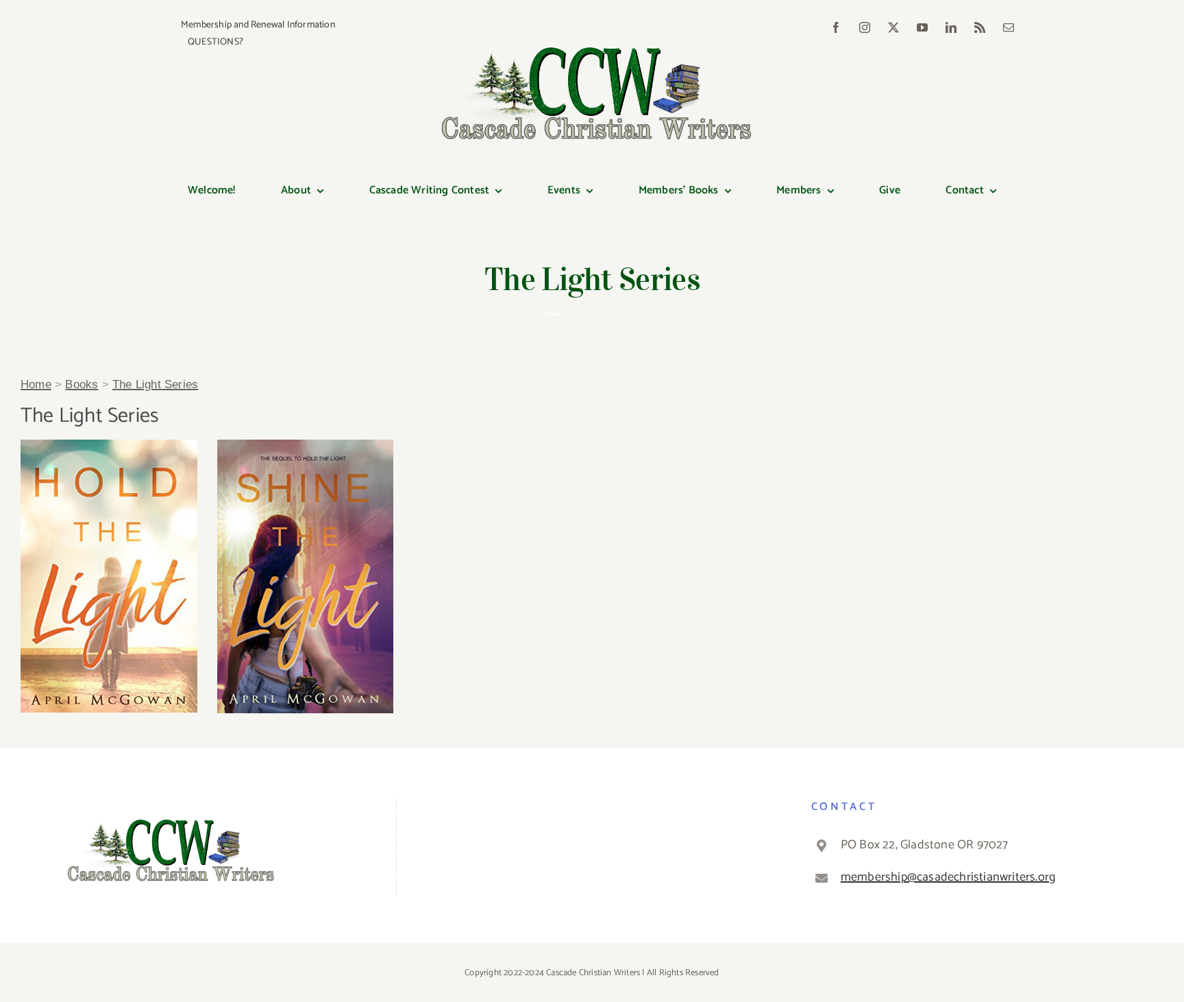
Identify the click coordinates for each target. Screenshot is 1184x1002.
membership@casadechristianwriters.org (948, 877)
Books (81, 384)
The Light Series (155, 384)
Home (36, 384)
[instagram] (865, 27)
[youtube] (922, 27)
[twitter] (893, 27)
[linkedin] (951, 27)
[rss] (980, 27)
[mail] (1009, 27)
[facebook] (836, 27)
